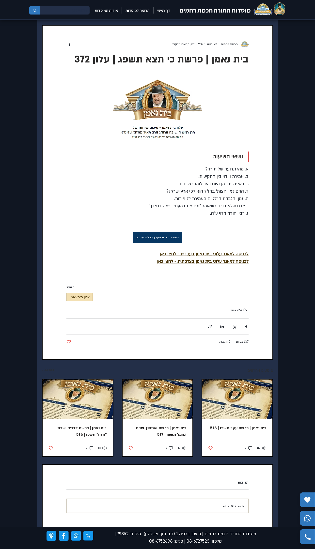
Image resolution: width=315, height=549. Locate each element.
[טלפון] (88, 536)
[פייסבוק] (64, 536)
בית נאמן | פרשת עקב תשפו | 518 (238, 428)
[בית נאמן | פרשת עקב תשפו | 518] (237, 399)
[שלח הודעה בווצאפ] (307, 518)
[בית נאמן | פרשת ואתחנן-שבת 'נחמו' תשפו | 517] (158, 399)
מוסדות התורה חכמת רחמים (215, 10)
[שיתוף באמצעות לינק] (210, 326)
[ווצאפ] (76, 536)
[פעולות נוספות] (69, 44)
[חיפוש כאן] (34, 10)
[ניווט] (51, 536)
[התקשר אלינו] (307, 536)
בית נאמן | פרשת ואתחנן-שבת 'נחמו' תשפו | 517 (161, 431)
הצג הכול (48, 370)
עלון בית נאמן (80, 297)
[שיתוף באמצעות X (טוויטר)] (234, 326)
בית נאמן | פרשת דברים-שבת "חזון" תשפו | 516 (82, 431)
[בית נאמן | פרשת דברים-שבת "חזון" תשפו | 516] (78, 399)
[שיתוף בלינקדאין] (222, 326)
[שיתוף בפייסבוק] (246, 326)
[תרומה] (307, 499)
